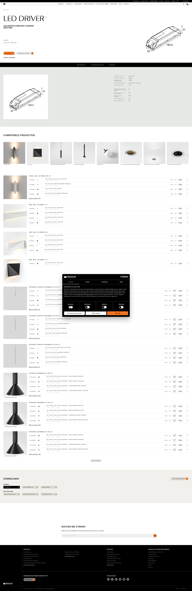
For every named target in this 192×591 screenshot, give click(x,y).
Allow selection (96, 313)
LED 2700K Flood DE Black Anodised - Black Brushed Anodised (64, 376)
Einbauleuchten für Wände (72, 554)
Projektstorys (110, 552)
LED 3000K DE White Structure (54, 217)
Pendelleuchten (27, 558)
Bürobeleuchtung (111, 560)
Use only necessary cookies (74, 313)
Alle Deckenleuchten (29, 565)
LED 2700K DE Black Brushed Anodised (56, 193)
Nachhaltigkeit (154, 1)
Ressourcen (151, 563)
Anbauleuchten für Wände (72, 552)
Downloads (112, 65)
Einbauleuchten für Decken (30, 556)
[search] (155, 535)
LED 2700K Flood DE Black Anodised (55, 328)
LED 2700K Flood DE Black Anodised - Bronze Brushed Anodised (65, 381)
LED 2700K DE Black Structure (54, 212)
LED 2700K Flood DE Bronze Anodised (56, 333)
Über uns (167, 1)
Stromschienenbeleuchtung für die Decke (34, 563)
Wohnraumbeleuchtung (113, 554)
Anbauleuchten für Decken (30, 554)
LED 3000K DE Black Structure (54, 222)
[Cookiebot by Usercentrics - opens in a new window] (121, 277)
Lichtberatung (152, 554)
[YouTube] (124, 579)
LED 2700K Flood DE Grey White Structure (58, 318)
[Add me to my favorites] (46, 17)
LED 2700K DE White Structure (54, 207)
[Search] (183, 4)
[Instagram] (108, 579)
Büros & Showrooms (153, 556)
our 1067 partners (73, 289)
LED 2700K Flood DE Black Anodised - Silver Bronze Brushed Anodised (67, 390)
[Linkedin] (116, 579)
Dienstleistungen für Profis (155, 552)
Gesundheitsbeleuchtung (113, 558)
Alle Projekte (110, 565)
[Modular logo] (7, 584)
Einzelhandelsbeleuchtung (114, 563)
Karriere (161, 1)
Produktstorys (27, 552)
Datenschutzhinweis (28, 588)
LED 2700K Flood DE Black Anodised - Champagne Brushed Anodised (66, 385)
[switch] (87, 307)
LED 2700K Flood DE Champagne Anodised (57, 323)
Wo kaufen (151, 558)
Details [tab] (87, 282)
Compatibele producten (97, 65)
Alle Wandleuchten (70, 556)
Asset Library (144, 1)
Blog (149, 565)
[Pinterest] (127, 579)
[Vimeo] (120, 579)
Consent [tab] (70, 282)
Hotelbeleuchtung (111, 556)
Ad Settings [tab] (104, 282)
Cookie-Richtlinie (38, 588)
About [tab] (121, 282)
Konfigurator (136, 1)
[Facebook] (112, 579)
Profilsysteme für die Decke (31, 560)
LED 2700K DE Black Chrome (53, 188)
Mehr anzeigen (96, 460)
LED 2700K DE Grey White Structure (56, 179)
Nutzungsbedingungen (49, 588)
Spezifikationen (81, 65)
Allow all (117, 313)
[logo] (4, 4)
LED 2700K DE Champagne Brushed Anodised (58, 183)
